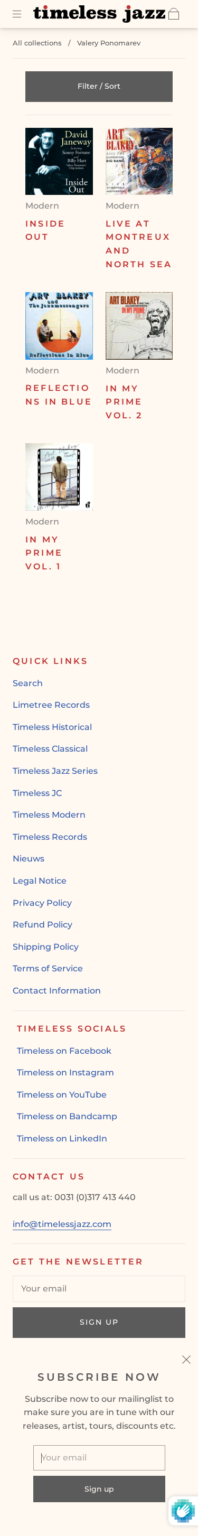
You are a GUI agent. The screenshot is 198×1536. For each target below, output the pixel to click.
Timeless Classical (50, 749)
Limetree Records (51, 705)
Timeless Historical (52, 727)
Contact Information (57, 991)
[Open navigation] (24, 14)
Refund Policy (42, 925)
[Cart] (173, 13)
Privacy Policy (42, 903)
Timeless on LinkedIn (62, 1139)
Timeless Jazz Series (55, 771)
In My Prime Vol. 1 (44, 553)
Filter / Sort (99, 86)
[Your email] (99, 1289)
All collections (37, 43)
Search (28, 683)
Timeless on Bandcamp (67, 1116)
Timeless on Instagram (65, 1072)
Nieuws (28, 859)
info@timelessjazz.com (62, 1224)
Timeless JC (37, 793)
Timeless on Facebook (64, 1051)
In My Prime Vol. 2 (124, 401)
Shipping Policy (46, 947)
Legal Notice (40, 881)
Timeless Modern (49, 815)
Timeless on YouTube (62, 1095)
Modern (42, 206)
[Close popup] (186, 1361)
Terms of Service (48, 968)
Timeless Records (50, 837)
